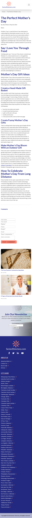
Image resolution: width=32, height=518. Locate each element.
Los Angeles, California (7, 443)
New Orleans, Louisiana (7, 460)
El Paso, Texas (5, 421)
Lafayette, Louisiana (6, 436)
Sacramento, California (7, 485)
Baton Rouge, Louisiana (7, 385)
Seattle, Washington (6, 498)
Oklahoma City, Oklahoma (8, 467)
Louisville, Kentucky (6, 445)
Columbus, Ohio (5, 405)
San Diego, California (6, 491)
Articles (3, 368)
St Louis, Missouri (5, 500)
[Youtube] (22, 353)
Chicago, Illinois (5, 396)
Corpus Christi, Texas (6, 407)
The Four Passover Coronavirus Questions (12, 270)
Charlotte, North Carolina (8, 392)
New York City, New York (8, 463)
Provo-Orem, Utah (6, 482)
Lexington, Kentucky (6, 440)
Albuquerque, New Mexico (8, 376)
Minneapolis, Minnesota (7, 456)
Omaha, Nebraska (6, 469)
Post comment (8, 242)
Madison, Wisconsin (6, 447)
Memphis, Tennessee (6, 449)
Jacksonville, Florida (6, 432)
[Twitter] (13, 353)
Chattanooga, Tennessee (7, 394)
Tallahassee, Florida (6, 502)
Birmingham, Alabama (7, 388)
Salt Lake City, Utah (6, 487)
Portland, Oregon (5, 480)
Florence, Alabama (6, 423)
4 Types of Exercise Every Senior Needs (11, 296)
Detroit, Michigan (6, 418)
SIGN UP (16, 327)
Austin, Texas (4, 383)
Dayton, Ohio (4, 412)
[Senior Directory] (9, 5)
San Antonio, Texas (6, 489)
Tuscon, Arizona (5, 507)
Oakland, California (6, 465)
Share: (2, 27)
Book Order (4, 365)
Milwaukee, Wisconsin (7, 454)
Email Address (16, 323)
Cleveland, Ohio (5, 401)
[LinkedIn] (18, 353)
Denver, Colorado (5, 414)
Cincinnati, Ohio (5, 399)
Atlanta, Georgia (5, 381)
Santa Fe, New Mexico (7, 496)
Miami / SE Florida (6, 452)
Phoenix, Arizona (5, 476)
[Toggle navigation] (29, 4)
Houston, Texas (5, 425)
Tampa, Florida (5, 505)
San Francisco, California (7, 493)
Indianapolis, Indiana (6, 429)
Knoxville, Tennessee (6, 434)
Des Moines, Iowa (6, 416)
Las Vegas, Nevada (6, 438)
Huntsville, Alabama (6, 427)
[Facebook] (9, 353)
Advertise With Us (6, 361)
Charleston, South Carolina (8, 390)
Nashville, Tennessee (6, 458)
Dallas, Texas (4, 410)
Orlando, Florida (5, 471)
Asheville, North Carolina (7, 379)
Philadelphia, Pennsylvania (8, 474)
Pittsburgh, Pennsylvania (7, 478)
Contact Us (4, 363)
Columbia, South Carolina (8, 403)
